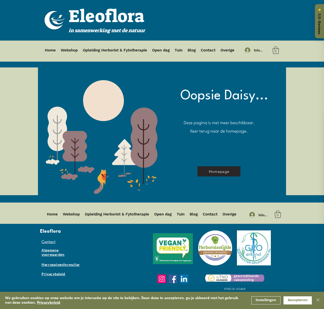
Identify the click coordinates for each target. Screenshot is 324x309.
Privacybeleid (48, 302)
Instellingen (266, 300)
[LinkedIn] (184, 279)
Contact (48, 242)
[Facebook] (173, 279)
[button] (276, 50)
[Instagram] (161, 279)
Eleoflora (106, 16)
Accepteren (298, 300)
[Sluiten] (318, 300)
